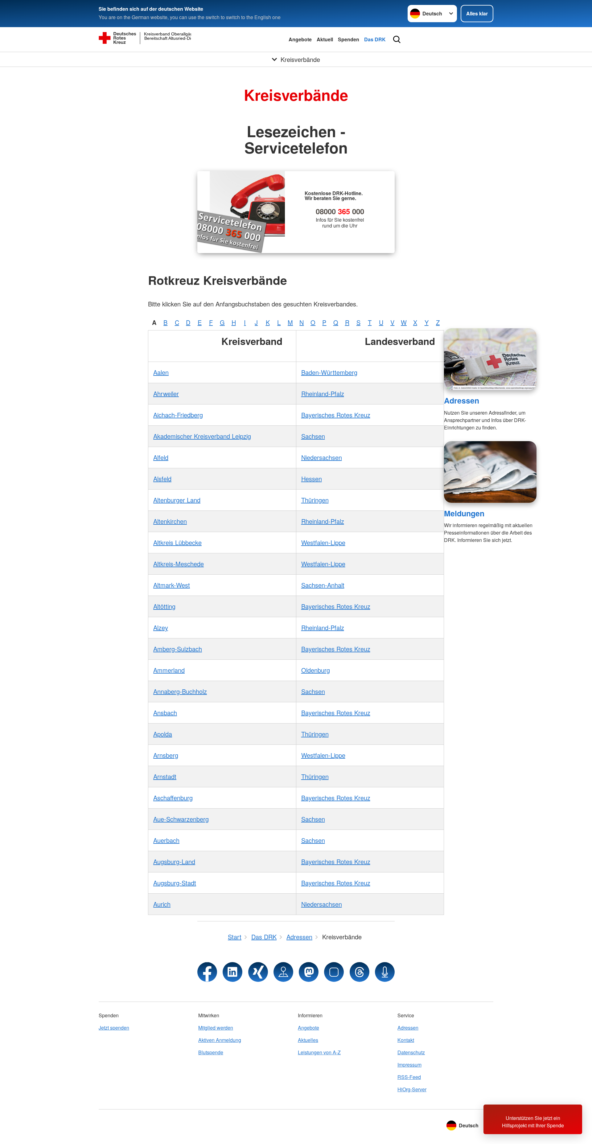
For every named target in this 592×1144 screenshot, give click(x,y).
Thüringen (315, 499)
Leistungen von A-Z (319, 1052)
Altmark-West (171, 584)
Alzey (160, 627)
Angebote (300, 39)
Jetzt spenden (114, 1027)
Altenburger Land (176, 499)
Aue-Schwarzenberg (181, 818)
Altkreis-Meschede (178, 563)
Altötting (164, 606)
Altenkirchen (170, 521)
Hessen (311, 478)
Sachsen (313, 436)
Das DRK (375, 39)
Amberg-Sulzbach (177, 648)
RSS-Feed (409, 1076)
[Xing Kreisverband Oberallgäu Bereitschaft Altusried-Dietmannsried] (258, 972)
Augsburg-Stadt (174, 882)
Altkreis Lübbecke (177, 542)
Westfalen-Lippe (323, 542)
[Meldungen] (490, 472)
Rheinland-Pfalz (322, 393)
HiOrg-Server (411, 1089)
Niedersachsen (321, 457)
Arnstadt (164, 776)
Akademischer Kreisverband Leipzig (202, 436)
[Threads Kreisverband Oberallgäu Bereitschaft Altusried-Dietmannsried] (359, 972)
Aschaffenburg (173, 797)
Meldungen (464, 513)
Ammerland (169, 670)
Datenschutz (411, 1052)
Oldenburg (315, 670)
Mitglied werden (215, 1027)
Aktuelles (308, 1040)
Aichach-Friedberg (178, 414)
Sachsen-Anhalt (322, 584)
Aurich (162, 904)
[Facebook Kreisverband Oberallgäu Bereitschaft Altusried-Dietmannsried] (207, 972)
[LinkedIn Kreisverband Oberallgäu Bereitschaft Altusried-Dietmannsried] (232, 972)
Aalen (161, 372)
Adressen (461, 400)
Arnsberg (165, 755)
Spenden (348, 39)
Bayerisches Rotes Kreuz (335, 414)
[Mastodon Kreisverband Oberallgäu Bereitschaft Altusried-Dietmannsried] (309, 972)
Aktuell (325, 39)
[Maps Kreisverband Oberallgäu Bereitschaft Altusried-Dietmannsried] (283, 972)
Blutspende (210, 1052)
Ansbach (165, 712)
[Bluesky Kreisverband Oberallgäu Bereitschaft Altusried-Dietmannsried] (334, 972)
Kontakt (405, 1040)
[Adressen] (490, 359)
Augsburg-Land (174, 861)
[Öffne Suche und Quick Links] (397, 39)
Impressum (409, 1064)
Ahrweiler (166, 393)
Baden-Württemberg (329, 372)
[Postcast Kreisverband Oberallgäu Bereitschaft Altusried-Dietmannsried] (385, 972)
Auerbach (166, 840)
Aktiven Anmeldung (219, 1040)
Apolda (162, 733)
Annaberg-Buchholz (180, 691)
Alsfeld (162, 478)
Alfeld (160, 457)
